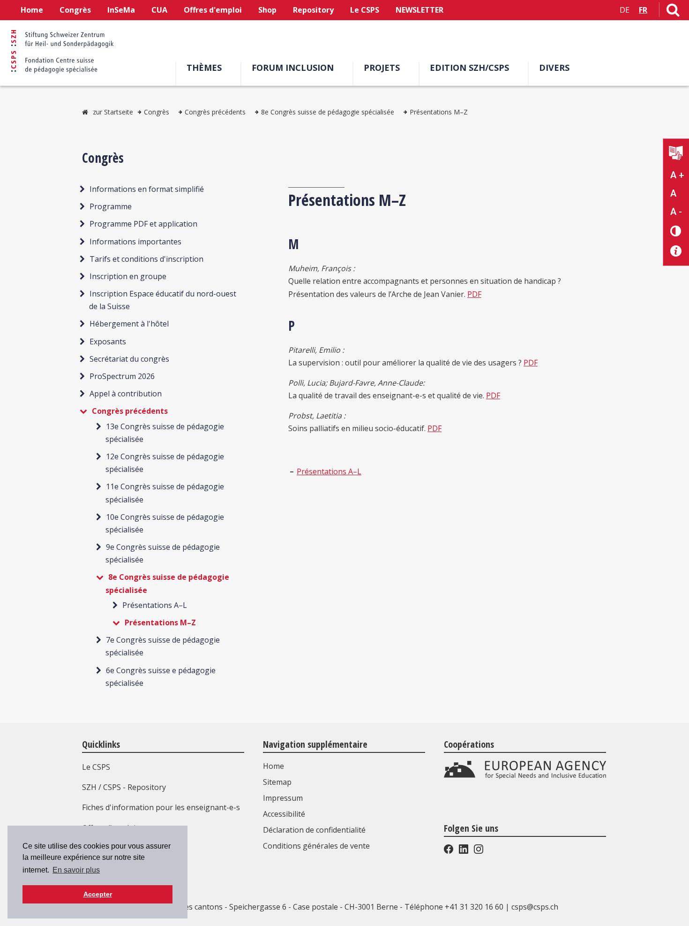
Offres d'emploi (213, 10)
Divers (554, 67)
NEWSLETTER (419, 10)
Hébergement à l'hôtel (129, 324)
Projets (382, 67)
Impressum (283, 798)
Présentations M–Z (439, 111)
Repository (313, 10)
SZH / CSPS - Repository (124, 787)
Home (32, 10)
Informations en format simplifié (147, 189)
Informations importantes (135, 241)
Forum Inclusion (293, 67)
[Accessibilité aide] (676, 251)
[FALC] (676, 154)
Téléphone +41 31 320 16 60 (453, 907)
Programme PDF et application (143, 224)
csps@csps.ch (534, 907)
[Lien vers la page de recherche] (673, 12)
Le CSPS (364, 10)
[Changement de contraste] (676, 230)
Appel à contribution (126, 393)
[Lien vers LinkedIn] (463, 851)
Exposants (108, 341)
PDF (474, 294)
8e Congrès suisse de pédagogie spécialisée (327, 111)
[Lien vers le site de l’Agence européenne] (525, 776)
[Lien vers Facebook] (449, 851)
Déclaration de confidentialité (314, 830)
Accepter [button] (97, 894)
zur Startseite (113, 111)
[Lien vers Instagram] (477, 851)
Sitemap (277, 782)
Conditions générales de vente (316, 846)
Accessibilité (284, 814)
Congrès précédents (215, 111)
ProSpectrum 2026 (122, 376)
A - (676, 211)
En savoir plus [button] (76, 870)
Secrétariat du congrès (129, 359)
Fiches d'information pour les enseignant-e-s (161, 807)
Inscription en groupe (128, 276)
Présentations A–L (154, 605)
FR (643, 10)
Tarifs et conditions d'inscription (146, 259)
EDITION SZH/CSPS (469, 67)
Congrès (75, 10)
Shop (267, 10)
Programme (111, 206)
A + (677, 175)
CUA (159, 10)
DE (624, 10)
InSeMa (121, 10)
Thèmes (204, 67)
